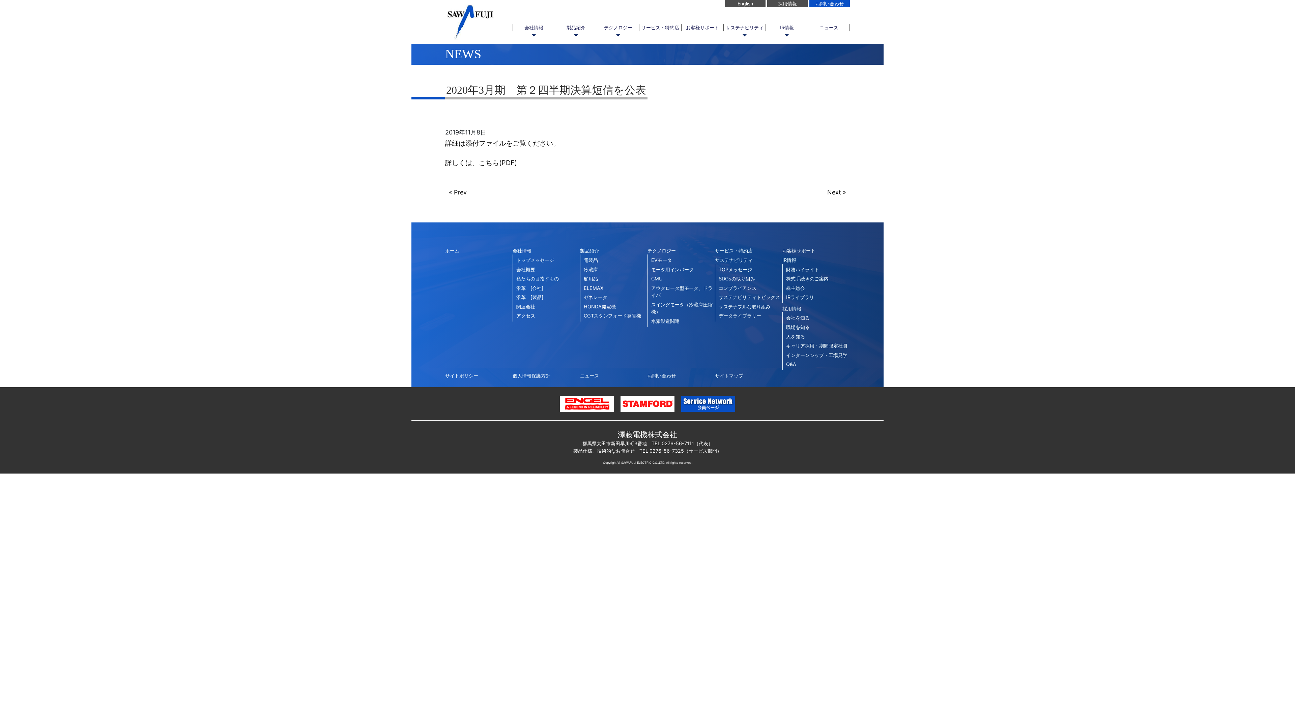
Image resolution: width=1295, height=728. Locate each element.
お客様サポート (702, 27)
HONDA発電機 (600, 306)
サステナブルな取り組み (745, 306)
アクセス (525, 315)
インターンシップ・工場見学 (816, 355)
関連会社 (525, 306)
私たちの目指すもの (537, 278)
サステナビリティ (745, 27)
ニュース (828, 27)
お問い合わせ (829, 3)
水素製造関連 (665, 321)
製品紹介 (576, 27)
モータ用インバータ (672, 269)
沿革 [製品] (529, 297)
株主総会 (795, 288)
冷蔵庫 (591, 269)
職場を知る (798, 327)
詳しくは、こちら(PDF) (481, 163)
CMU (657, 278)
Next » (836, 192)
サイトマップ (729, 375)
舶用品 (591, 278)
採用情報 (787, 3)
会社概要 (525, 269)
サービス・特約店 (660, 27)
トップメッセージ (535, 260)
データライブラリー (740, 315)
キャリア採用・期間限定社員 (816, 345)
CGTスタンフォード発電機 (612, 315)
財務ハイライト (802, 269)
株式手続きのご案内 (807, 278)
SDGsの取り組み (737, 278)
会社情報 (533, 27)
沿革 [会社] (529, 288)
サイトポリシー (461, 375)
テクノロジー (618, 27)
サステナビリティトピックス (749, 297)
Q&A (791, 364)
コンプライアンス (737, 288)
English (745, 3)
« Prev (458, 192)
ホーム (452, 250)
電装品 (591, 260)
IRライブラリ (800, 297)
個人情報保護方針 (531, 375)
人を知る (795, 336)
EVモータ (661, 260)
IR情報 (787, 27)
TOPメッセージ (735, 269)
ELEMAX (593, 288)
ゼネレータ (595, 297)
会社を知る (798, 318)
